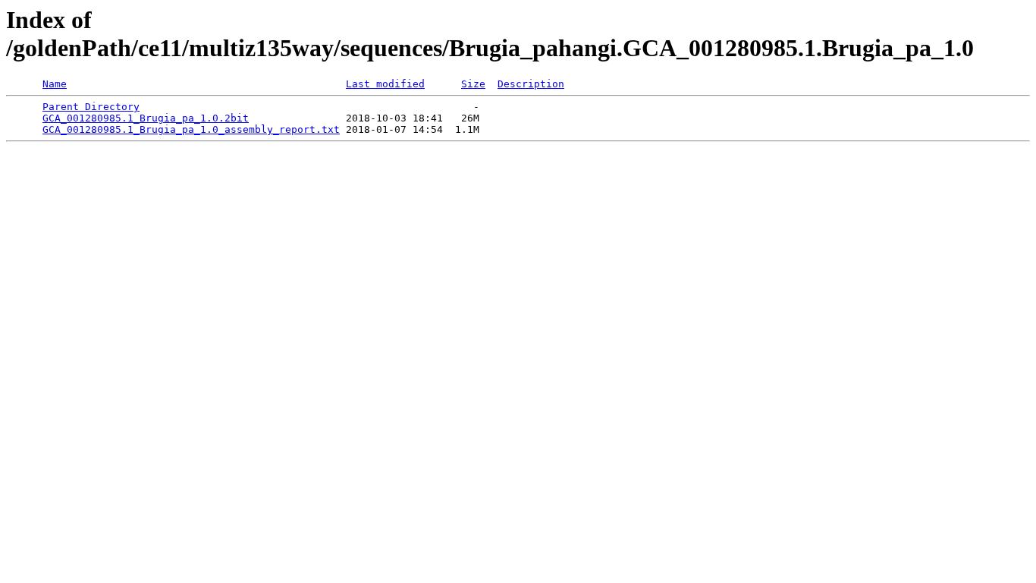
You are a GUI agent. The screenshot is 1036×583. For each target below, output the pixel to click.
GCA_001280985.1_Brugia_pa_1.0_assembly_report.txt (191, 129)
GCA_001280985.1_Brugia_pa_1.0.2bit (145, 118)
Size (473, 84)
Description (531, 84)
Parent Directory (91, 106)
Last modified (385, 84)
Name (54, 84)
